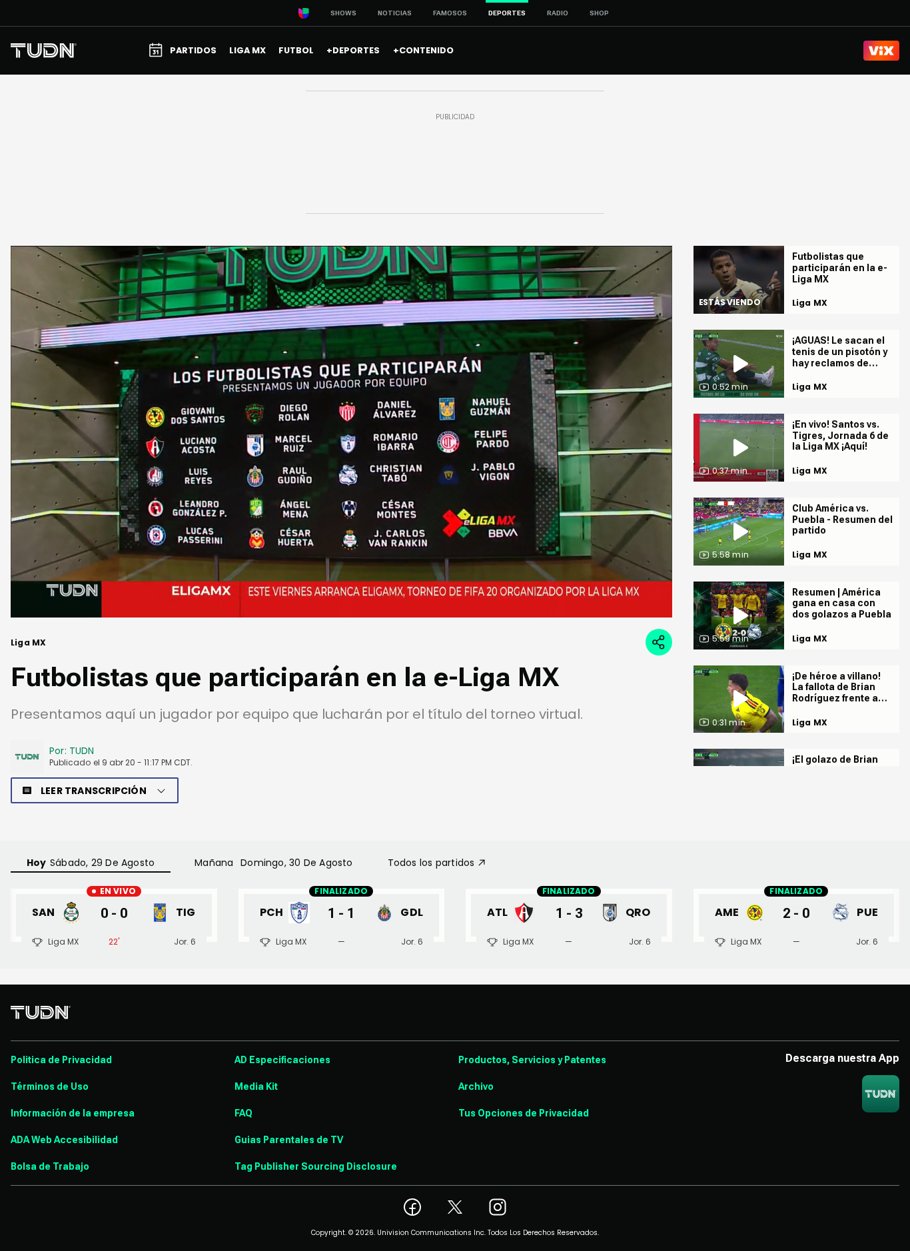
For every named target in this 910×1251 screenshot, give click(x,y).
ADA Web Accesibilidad (64, 1139)
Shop (599, 13)
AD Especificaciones (282, 1059)
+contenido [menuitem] (423, 50)
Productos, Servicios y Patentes (532, 1059)
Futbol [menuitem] (296, 50)
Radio (557, 13)
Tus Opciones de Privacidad (523, 1113)
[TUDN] (44, 51)
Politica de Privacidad (61, 1059)
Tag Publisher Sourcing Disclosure (315, 1166)
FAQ (243, 1113)
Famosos (450, 13)
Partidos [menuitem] (193, 50)
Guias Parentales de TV (288, 1139)
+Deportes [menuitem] (353, 50)
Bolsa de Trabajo (50, 1166)
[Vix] (881, 51)
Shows (343, 13)
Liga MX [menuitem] (247, 50)
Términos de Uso (50, 1086)
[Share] (659, 642)
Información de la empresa (73, 1113)
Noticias (395, 13)
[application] (341, 432)
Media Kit (256, 1086)
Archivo (476, 1086)
